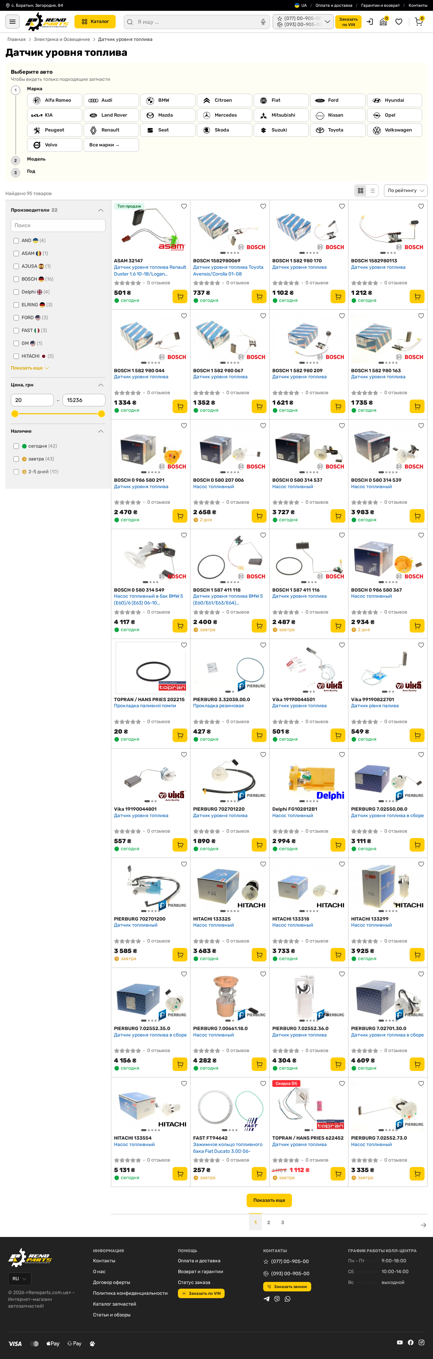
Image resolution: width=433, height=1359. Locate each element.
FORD (35, 317)
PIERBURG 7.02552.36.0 (300, 1028)
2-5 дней (43, 472)
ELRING (37, 305)
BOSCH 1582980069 (217, 261)
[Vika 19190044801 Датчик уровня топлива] (150, 777)
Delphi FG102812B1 (294, 809)
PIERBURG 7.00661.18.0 (220, 1028)
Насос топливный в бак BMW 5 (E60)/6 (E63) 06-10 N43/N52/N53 (148, 599)
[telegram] (266, 1298)
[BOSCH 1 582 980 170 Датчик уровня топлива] (309, 229)
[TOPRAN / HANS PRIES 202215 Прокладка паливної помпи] (150, 668)
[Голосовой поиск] (263, 22)
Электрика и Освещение (62, 39)
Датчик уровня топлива (299, 267)
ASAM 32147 (128, 261)
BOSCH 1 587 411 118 (217, 590)
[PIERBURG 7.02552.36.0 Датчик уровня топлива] (309, 997)
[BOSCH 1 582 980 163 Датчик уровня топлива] (388, 338)
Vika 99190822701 (372, 699)
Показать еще (269, 1200)
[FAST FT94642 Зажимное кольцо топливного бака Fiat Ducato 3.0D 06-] (230, 1106)
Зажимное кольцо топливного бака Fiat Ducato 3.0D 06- (228, 1148)
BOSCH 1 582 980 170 (297, 261)
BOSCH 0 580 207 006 (218, 480)
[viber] (277, 1298)
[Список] (372, 190)
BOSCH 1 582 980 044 (139, 371)
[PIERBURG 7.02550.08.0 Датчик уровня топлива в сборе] (388, 777)
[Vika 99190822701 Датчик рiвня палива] (388, 668)
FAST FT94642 (210, 1138)
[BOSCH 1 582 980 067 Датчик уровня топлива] (230, 338)
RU (16, 1279)
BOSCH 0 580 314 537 (297, 480)
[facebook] (410, 1342)
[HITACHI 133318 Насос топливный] (309, 887)
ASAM (35, 253)
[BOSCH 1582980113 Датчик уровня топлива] (388, 229)
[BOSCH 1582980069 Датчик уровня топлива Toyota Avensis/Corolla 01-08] (230, 229)
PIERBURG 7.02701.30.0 (378, 1028)
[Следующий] (259, 229)
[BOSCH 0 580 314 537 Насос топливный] (309, 448)
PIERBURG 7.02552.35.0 (142, 1028)
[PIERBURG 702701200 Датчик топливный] (150, 887)
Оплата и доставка (334, 5)
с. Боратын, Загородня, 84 (37, 5)
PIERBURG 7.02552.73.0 (379, 1138)
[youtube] (399, 1342)
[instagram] (421, 1342)
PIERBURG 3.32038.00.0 (221, 699)
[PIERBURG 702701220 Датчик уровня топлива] (230, 777)
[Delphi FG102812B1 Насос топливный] (309, 777)
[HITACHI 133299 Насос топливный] (388, 887)
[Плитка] (360, 190)
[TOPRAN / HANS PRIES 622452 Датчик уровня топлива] (309, 1106)
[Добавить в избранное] (184, 206)
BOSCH (37, 279)
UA (304, 5)
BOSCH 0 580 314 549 (139, 590)
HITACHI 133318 (290, 919)
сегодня (42, 446)
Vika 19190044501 (293, 699)
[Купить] (180, 296)
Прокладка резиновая (218, 706)
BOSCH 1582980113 (374, 261)
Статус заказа (194, 1282)
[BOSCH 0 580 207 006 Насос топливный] (230, 448)
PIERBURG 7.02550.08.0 (379, 809)
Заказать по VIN (205, 1293)
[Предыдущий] (200, 229)
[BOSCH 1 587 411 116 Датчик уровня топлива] (309, 558)
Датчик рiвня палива (375, 706)
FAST (34, 330)
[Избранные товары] (400, 21)
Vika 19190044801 (135, 809)
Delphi (36, 292)
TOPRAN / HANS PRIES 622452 (308, 1138)
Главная (16, 39)
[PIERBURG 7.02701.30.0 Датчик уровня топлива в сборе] (388, 997)
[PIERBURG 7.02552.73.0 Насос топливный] (388, 1106)
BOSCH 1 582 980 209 (297, 371)
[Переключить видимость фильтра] (101, 210)
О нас (99, 1271)
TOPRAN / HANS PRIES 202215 (149, 699)
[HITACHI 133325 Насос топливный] (230, 887)
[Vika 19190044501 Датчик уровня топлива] (309, 668)
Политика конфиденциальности (130, 1293)
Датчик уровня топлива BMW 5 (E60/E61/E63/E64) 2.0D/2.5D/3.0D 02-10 (228, 599)
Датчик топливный (136, 925)
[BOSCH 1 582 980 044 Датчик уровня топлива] (150, 338)
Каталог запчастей (114, 1304)
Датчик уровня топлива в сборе (387, 815)
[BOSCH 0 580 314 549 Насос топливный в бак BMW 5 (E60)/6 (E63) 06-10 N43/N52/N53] (150, 558)
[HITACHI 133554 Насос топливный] (150, 1106)
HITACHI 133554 (133, 1138)
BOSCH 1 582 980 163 (376, 371)
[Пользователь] (370, 21)
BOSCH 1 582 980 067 (218, 371)
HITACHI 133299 (370, 919)
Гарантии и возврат (380, 5)
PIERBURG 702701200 (139, 919)
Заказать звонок (290, 1286)
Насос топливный (213, 487)
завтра (41, 459)
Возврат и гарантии (200, 1271)
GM (32, 343)
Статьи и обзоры (112, 1315)
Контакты (418, 5)
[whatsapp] (287, 1298)
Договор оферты (111, 1282)
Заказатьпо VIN (348, 22)
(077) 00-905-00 (290, 1261)
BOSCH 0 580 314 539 (376, 480)
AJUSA (36, 266)
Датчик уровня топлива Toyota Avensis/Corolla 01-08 (228, 270)
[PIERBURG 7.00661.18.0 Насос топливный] (230, 997)
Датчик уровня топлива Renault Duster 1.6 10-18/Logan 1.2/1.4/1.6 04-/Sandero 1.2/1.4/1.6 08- (150, 270)
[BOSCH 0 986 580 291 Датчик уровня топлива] (150, 448)
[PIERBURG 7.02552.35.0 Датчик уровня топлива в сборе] (150, 997)
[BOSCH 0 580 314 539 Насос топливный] (388, 448)
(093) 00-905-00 (290, 1274)
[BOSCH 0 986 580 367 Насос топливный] (388, 558)
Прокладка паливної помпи (145, 706)
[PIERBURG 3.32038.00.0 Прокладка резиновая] (230, 668)
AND (34, 240)
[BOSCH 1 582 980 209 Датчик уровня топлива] (309, 338)
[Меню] (12, 22)
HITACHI (38, 356)
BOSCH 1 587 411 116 (296, 590)
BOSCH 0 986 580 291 (139, 480)
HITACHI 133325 (212, 919)
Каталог (100, 21)
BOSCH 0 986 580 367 (376, 590)
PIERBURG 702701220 (219, 809)
